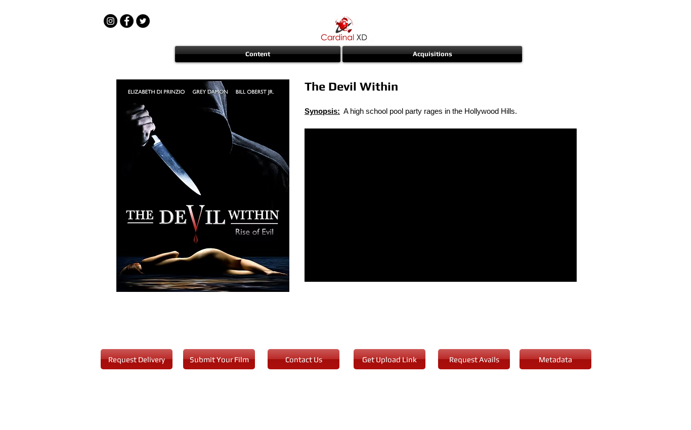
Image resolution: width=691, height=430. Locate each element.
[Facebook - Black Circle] (127, 21)
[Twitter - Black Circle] (143, 21)
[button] (258, 54)
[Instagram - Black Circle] (110, 21)
